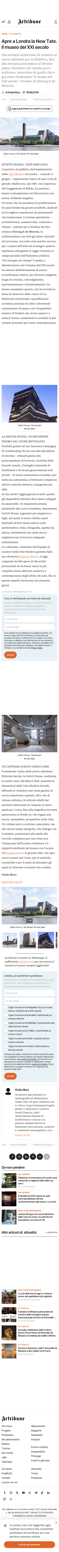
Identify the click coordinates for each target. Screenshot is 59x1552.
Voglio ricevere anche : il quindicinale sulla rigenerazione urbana (31, 1025)
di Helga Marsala (26, 1321)
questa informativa (39, 1064)
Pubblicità (7, 1473)
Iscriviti (10, 655)
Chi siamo (7, 1468)
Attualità (15, 34)
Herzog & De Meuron (44, 99)
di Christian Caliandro (29, 1300)
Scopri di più (22, 1135)
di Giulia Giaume (26, 1187)
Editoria (6, 1443)
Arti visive (7, 1426)
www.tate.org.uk (12, 881)
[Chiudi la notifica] (56, 1522)
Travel (34, 1473)
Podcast (35, 1439)
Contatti (6, 1477)
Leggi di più (52, 1232)
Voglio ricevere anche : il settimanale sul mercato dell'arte (30, 1017)
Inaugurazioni (38, 1451)
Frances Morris (18, 99)
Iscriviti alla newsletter (29, 1544)
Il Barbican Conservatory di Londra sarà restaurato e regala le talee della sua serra (37, 1180)
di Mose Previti (25, 1354)
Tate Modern (17, 174)
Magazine (36, 1430)
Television (7, 1461)
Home (5, 34)
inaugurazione (15, 853)
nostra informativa (29, 1059)
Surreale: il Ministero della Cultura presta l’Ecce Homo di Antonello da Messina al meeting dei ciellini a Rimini (36, 1333)
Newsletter (37, 1435)
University (36, 1468)
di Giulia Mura (12, 92)
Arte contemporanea (29, 1211)
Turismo (6, 1448)
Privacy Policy (37, 648)
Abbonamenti (38, 1426)
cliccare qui (26, 961)
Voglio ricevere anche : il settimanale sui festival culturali (28, 1048)
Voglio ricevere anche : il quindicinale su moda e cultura (29, 1032)
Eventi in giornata (40, 1460)
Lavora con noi (9, 1482)
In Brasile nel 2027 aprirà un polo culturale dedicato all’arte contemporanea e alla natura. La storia (37, 1199)
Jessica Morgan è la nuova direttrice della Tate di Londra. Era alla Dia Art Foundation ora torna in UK (36, 1217)
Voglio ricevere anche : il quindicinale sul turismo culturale (28, 1040)
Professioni (7, 1435)
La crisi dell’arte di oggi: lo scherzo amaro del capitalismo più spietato (35, 1295)
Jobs (4, 1457)
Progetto (6, 1430)
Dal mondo (24, 1174)
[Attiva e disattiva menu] (3, 22)
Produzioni (36, 1477)
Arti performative (11, 1439)
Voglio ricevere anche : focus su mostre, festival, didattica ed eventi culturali (30, 1009)
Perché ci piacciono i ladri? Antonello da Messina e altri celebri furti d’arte (37, 1349)
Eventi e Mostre (39, 1447)
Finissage (36, 1456)
